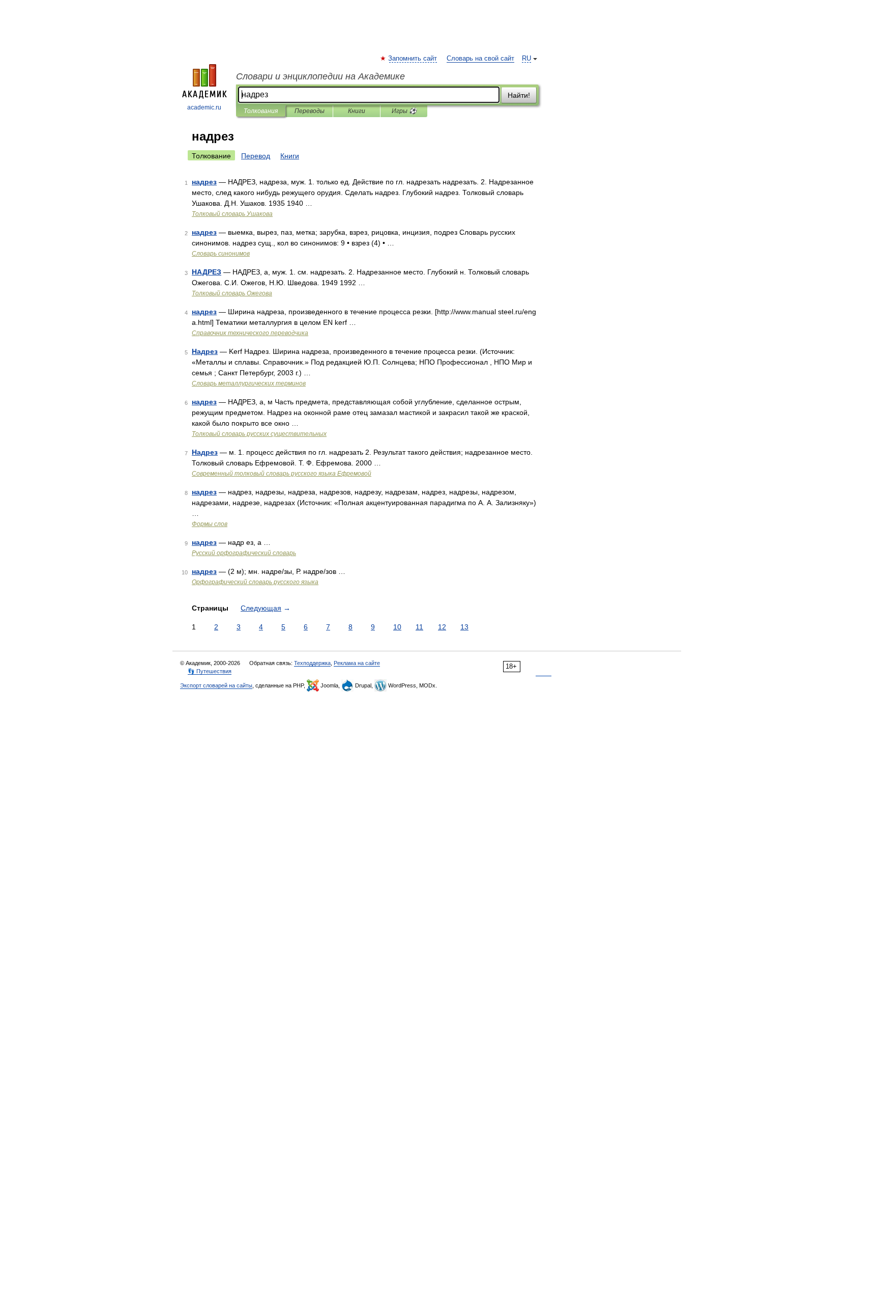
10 (397, 627)
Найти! (519, 95)
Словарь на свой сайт (480, 58)
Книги (356, 111)
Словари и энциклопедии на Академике (320, 76)
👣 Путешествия (209, 671)
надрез (204, 182)
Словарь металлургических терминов (249, 383)
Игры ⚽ (404, 111)
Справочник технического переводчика (250, 333)
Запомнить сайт (413, 58)
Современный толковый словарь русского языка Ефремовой (281, 473)
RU (526, 58)
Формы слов (209, 524)
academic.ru (204, 107)
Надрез (205, 351)
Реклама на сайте (357, 663)
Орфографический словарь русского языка (255, 582)
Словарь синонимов (221, 253)
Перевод (255, 156)
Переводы (310, 111)
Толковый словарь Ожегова (232, 293)
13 (464, 627)
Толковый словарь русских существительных (259, 433)
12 (442, 627)
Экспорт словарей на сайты (216, 685)
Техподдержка (312, 663)
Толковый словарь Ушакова (232, 213)
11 (419, 627)
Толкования (261, 111)
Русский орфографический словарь (244, 553)
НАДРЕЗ (206, 272)
